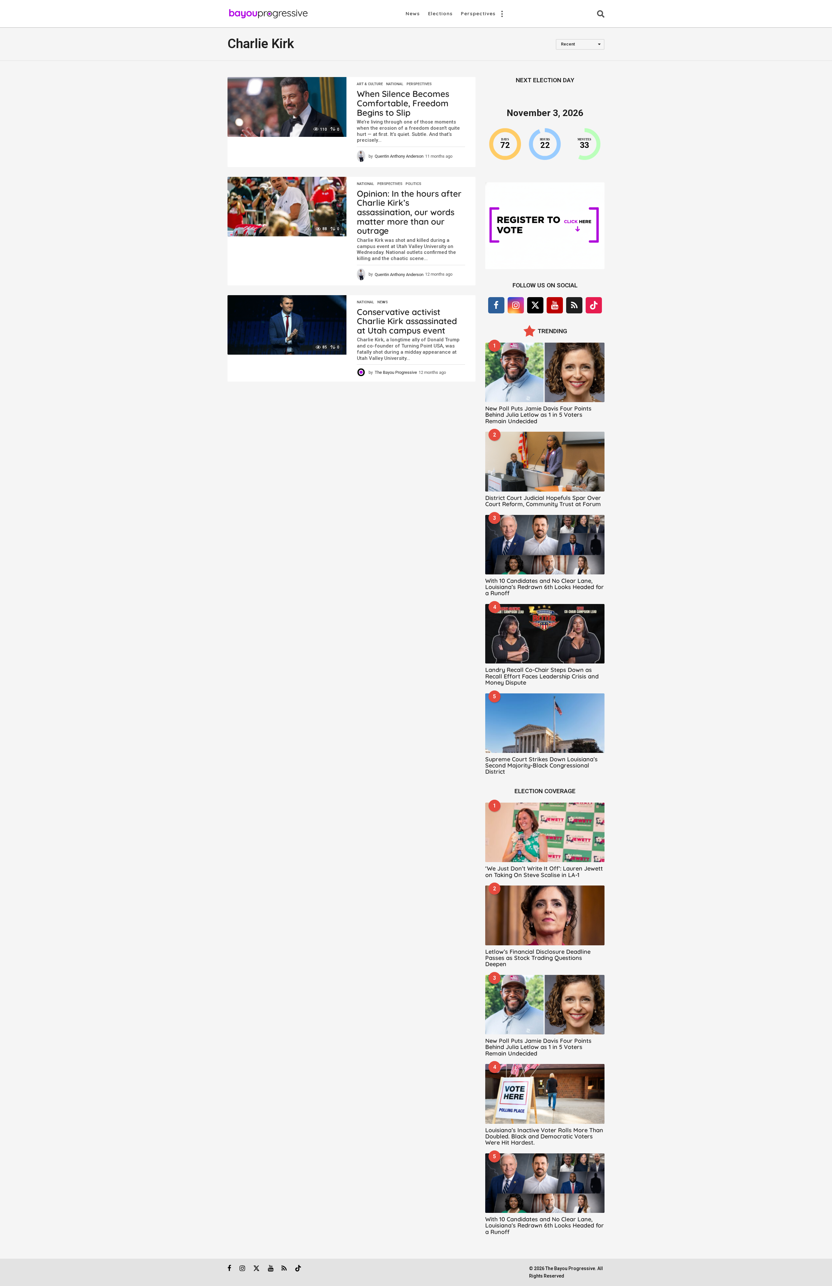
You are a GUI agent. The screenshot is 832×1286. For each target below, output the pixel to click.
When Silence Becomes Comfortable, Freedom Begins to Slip (403, 103)
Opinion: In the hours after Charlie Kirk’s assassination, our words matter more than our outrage (409, 212)
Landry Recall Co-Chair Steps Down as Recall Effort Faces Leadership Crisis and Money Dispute (542, 676)
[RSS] (574, 305)
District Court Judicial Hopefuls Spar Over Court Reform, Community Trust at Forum (543, 501)
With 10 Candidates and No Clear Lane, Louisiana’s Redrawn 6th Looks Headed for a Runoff (544, 587)
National (394, 84)
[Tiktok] (594, 305)
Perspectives (478, 13)
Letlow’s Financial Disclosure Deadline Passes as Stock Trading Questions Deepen (538, 958)
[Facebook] (496, 305)
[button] (502, 13)
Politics (413, 184)
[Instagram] (516, 305)
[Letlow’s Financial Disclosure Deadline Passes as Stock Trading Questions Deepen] (544, 915)
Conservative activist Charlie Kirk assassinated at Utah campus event (407, 321)
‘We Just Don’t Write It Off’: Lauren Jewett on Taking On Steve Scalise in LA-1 (544, 871)
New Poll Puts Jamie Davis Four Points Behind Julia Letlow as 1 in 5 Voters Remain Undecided (538, 415)
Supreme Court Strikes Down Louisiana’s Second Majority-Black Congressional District (541, 765)
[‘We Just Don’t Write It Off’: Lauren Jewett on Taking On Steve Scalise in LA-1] (544, 832)
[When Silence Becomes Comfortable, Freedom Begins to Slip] (287, 107)
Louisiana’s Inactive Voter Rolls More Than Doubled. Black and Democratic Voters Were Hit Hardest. (544, 1136)
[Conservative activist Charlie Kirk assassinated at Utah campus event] (287, 325)
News (413, 13)
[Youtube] (555, 305)
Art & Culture (370, 84)
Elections (440, 13)
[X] (535, 305)
